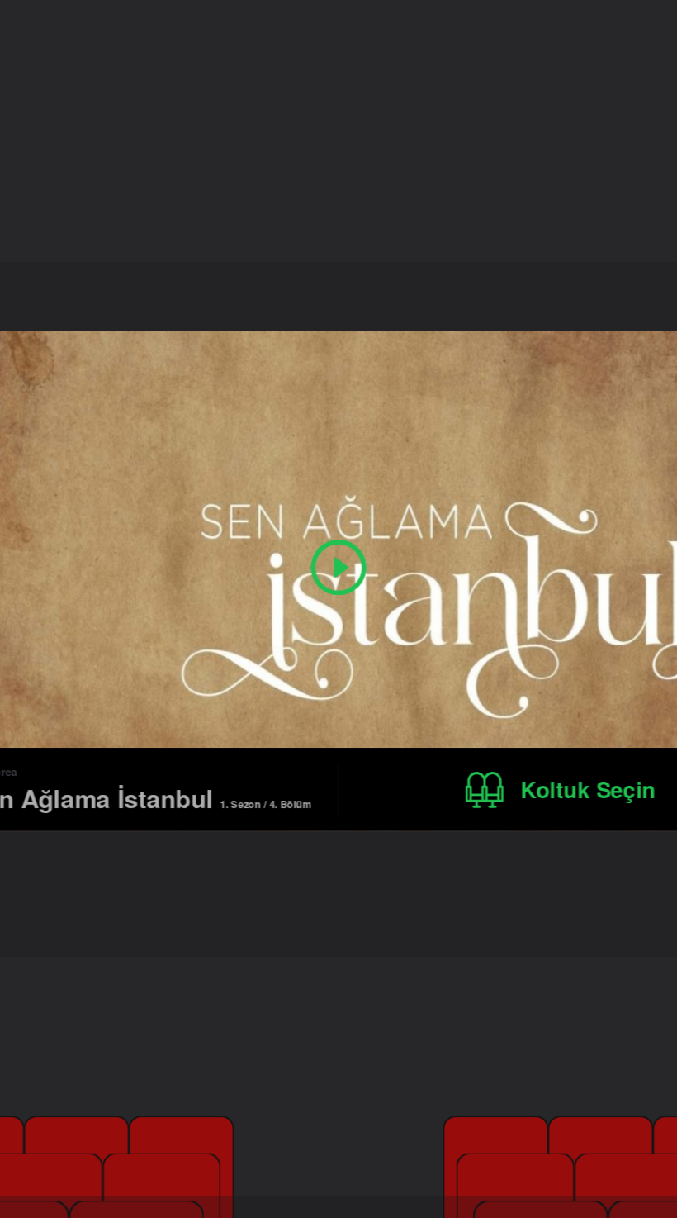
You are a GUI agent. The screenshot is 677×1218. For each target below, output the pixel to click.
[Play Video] (338, 567)
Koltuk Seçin (588, 789)
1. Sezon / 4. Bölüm (265, 804)
